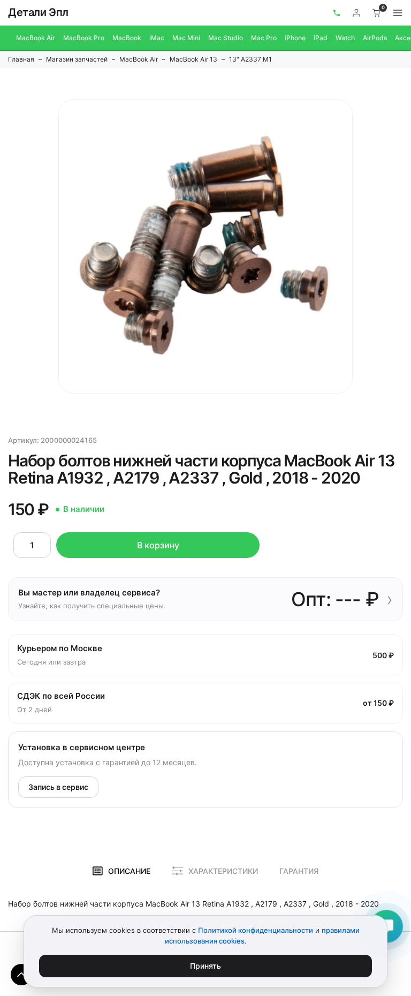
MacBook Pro (83, 38)
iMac (156, 38)
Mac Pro (264, 38)
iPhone (295, 38)
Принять (205, 965)
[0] (377, 13)
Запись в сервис (58, 786)
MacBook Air (35, 38)
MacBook (126, 38)
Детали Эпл (38, 12)
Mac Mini (186, 38)
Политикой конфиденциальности (255, 930)
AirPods (375, 38)
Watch (345, 38)
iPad (321, 38)
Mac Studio (225, 38)
